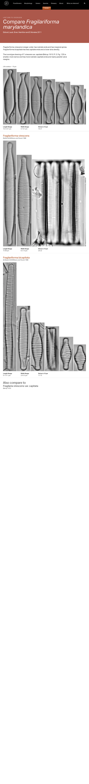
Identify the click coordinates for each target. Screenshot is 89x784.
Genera (38, 3)
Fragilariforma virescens (16, 135)
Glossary (53, 3)
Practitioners (17, 3)
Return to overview (13, 17)
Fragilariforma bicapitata (16, 257)
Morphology (28, 3)
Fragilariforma (42, 21)
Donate (47, 8)
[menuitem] (17, 3)
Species (45, 3)
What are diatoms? (73, 3)
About (61, 3)
